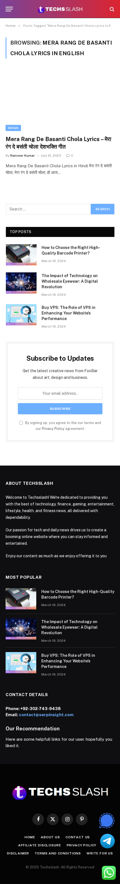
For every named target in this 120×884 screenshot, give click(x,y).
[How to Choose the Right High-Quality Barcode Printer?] (21, 254)
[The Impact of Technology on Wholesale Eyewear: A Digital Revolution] (21, 283)
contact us (78, 837)
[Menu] (9, 9)
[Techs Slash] (60, 9)
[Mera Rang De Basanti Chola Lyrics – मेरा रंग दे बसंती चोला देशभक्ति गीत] (60, 100)
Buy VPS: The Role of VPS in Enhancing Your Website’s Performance (68, 313)
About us (50, 837)
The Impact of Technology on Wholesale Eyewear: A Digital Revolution (70, 281)
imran (13, 128)
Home (30, 837)
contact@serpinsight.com (46, 714)
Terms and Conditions (58, 853)
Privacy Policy (53, 429)
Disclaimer (18, 853)
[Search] (111, 9)
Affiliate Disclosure (39, 845)
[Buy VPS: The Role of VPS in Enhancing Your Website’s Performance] (21, 314)
